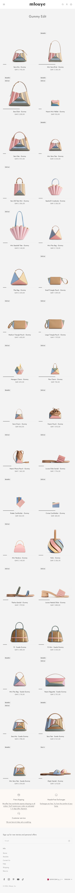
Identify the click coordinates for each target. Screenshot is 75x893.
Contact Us (6, 860)
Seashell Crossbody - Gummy (55, 201)
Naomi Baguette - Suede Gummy (55, 692)
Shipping (6, 867)
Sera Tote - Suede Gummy (55, 736)
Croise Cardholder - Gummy (55, 513)
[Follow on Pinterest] (13, 879)
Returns (5, 871)
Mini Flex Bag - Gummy (55, 245)
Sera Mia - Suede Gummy (19, 736)
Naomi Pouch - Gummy (55, 424)
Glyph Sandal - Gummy (55, 781)
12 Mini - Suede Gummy (55, 647)
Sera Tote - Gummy (19, 156)
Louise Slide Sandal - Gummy (55, 469)
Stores (5, 853)
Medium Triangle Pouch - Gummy (20, 335)
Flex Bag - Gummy (20, 290)
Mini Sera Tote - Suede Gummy (19, 781)
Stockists (6, 857)
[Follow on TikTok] (23, 879)
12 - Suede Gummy (19, 647)
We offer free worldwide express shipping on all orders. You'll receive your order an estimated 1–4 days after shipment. (18, 806)
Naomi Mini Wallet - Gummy (55, 111)
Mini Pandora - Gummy (19, 558)
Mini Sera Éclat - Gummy (55, 67)
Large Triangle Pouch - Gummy (55, 335)
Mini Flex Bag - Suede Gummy (20, 692)
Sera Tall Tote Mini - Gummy (19, 201)
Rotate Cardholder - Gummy (19, 513)
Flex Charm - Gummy (55, 379)
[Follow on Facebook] (4, 879)
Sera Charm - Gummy (19, 424)
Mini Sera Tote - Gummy (55, 156)
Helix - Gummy (55, 558)
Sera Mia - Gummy (20, 67)
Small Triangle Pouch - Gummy (55, 290)
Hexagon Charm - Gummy (19, 379)
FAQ (4, 864)
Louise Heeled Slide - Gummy (55, 602)
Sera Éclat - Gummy (19, 111)
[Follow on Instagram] (9, 879)
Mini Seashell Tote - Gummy (19, 245)
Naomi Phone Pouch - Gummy (20, 469)
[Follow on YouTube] (18, 879)
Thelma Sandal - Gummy (20, 602)
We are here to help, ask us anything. (18, 822)
